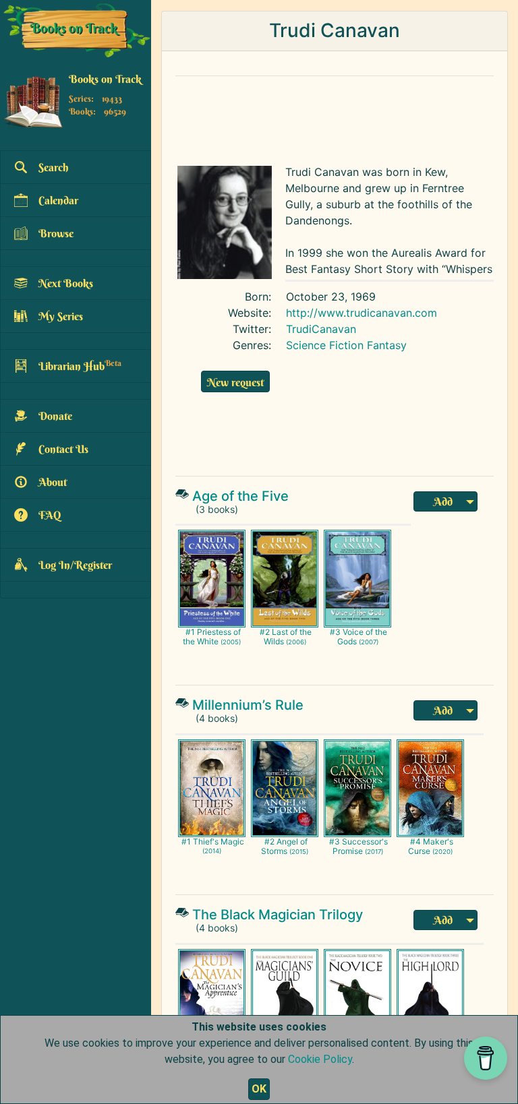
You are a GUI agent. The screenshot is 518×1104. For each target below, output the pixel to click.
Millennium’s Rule (248, 705)
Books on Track (105, 79)
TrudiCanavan (321, 329)
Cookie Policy (320, 1059)
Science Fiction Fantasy (346, 345)
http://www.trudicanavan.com (361, 312)
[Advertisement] (334, 117)
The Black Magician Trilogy (277, 915)
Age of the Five (240, 496)
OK (259, 1088)
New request (235, 382)
